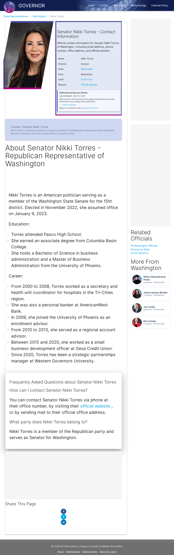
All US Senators (139, 253)
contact (104, 5)
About (61, 551)
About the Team (108, 551)
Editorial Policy (159, 5)
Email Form (86, 79)
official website (95, 406)
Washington (39, 16)
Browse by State (140, 249)
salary (91, 5)
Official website (69, 105)
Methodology (138, 5)
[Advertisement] (63, 475)
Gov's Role (120, 5)
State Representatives (15, 16)
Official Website (89, 84)
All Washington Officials (144, 245)
